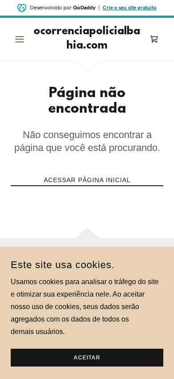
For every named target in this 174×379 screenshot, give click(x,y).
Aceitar (87, 358)
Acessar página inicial (87, 179)
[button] (22, 39)
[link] (86, 39)
